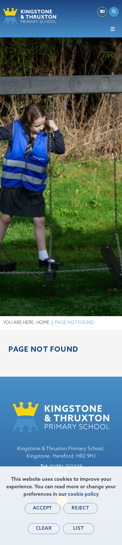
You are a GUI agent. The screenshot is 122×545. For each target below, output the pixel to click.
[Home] (29, 16)
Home (42, 323)
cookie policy (83, 494)
